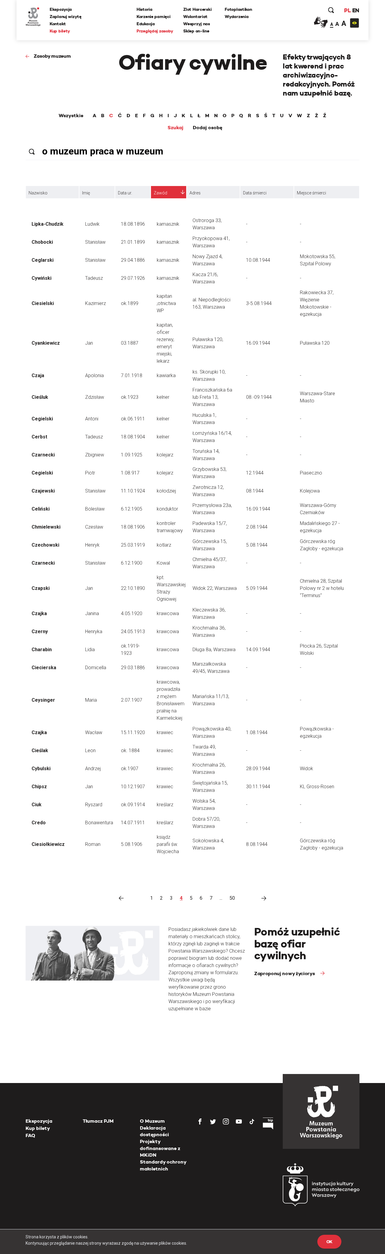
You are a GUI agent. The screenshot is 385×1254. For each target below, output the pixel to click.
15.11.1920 (133, 732)
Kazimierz (95, 303)
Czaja (38, 375)
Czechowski (45, 545)
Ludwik (92, 224)
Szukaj (175, 127)
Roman (92, 844)
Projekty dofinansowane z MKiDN (160, 1148)
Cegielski (42, 419)
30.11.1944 (258, 786)
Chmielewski (46, 527)
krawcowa (168, 613)
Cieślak (40, 750)
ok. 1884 (130, 750)
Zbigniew (94, 455)
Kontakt (58, 23)
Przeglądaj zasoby (155, 31)
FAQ (30, 1135)
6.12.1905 (131, 509)
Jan (89, 343)
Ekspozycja (61, 9)
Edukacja (146, 23)
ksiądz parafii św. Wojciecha (168, 844)
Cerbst (39, 437)
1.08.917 (130, 473)
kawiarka (166, 375)
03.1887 (129, 343)
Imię (86, 193)
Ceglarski (43, 260)
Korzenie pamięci (154, 16)
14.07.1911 (133, 822)
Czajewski (43, 491)
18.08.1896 (133, 224)
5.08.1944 (256, 545)
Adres (195, 193)
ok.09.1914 (133, 804)
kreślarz (165, 804)
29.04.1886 (133, 260)
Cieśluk (40, 397)
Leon (90, 750)
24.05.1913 (133, 631)
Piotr (90, 473)
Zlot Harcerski (197, 9)
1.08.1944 (256, 732)
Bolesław (95, 509)
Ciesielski (43, 303)
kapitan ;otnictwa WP (166, 303)
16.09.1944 (258, 343)
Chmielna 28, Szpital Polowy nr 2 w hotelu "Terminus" (322, 588)
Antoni (91, 419)
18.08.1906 (133, 527)
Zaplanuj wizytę (66, 16)
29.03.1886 (133, 667)
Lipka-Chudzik (47, 224)
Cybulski (41, 768)
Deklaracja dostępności (154, 1131)
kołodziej (166, 491)
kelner (163, 397)
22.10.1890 (133, 588)
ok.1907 (129, 768)
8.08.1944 (256, 844)
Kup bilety (60, 31)
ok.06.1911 (133, 419)
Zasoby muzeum (52, 56)
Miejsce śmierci (311, 193)
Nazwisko (38, 193)
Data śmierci (254, 193)
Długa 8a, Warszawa (214, 649)
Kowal (163, 563)
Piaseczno (311, 473)
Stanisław (95, 242)
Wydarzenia (236, 16)
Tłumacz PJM (98, 1121)
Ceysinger (43, 700)
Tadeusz (94, 278)
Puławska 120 (315, 343)
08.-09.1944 (259, 397)
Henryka (93, 631)
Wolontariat (195, 16)
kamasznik (168, 224)
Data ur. (125, 193)
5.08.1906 (131, 844)
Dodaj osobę (207, 127)
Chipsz (39, 786)
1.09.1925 (131, 455)
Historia (144, 9)
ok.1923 (129, 397)
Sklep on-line (196, 31)
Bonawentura (99, 822)
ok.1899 (129, 303)
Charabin (42, 649)
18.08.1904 (133, 437)
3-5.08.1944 (259, 303)
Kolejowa (310, 491)
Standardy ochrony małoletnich (163, 1165)
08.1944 (254, 491)
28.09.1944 (258, 768)
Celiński (41, 509)
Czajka (39, 613)
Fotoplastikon (238, 9)
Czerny (40, 631)
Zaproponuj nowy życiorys (285, 973)
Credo (39, 822)
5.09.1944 (256, 588)
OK (329, 1241)
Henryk (92, 545)
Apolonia (94, 375)
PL (347, 10)
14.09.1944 (258, 649)
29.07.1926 (133, 278)
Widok (306, 768)
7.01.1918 (131, 375)
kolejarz (165, 455)
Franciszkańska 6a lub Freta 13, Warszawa (212, 397)
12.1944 (254, 473)
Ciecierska (44, 667)
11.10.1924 (133, 491)
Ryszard (93, 804)
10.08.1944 (258, 260)
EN (355, 10)
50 (232, 898)
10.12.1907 (133, 786)
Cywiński (41, 278)
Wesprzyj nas (196, 23)
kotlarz (164, 545)
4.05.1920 (131, 613)
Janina (92, 613)
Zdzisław (94, 397)
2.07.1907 (131, 700)
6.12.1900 (131, 563)
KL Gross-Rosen (317, 786)
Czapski (41, 588)
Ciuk (37, 804)
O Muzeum (152, 1121)
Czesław (94, 527)
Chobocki (42, 242)
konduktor (167, 509)
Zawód (160, 193)
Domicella (95, 667)
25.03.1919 (133, 545)
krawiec (165, 732)
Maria (91, 700)
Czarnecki (43, 455)
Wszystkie (71, 115)
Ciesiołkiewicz (48, 844)
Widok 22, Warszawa (214, 588)
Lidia (90, 649)
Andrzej (93, 768)
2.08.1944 (256, 527)
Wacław (93, 732)
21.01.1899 (133, 242)
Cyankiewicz (46, 343)
